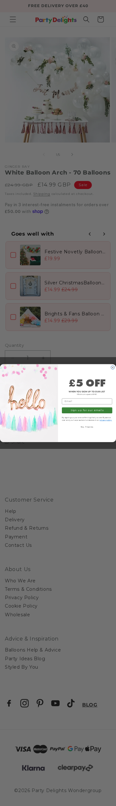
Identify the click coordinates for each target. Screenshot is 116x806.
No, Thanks (87, 427)
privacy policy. (106, 420)
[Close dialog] (112, 367)
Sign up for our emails (87, 410)
